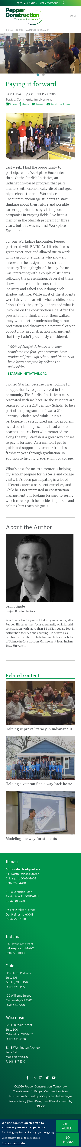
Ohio (10, 965)
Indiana (13, 936)
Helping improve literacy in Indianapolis (39, 729)
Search (62, 3)
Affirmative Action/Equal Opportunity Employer (40, 1096)
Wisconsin (16, 1017)
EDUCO (40, 1106)
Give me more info (13, 1143)
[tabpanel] (40, 53)
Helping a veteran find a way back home (39, 783)
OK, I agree (67, 1126)
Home (10, 30)
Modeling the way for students (31, 838)
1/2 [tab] (38, 75)
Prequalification (27, 3)
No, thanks (67, 1139)
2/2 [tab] (43, 75)
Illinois (12, 862)
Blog (19, 30)
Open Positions (49, 3)
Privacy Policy (17, 1101)
